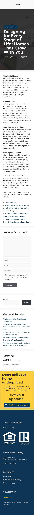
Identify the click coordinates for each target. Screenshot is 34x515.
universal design (9, 211)
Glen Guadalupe (13, 57)
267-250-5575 (10, 463)
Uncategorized (10, 202)
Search (5, 299)
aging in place (10, 205)
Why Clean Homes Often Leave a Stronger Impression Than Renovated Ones (16, 327)
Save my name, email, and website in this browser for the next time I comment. (17, 277)
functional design (22, 205)
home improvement (10, 208)
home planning (23, 208)
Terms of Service (9, 483)
